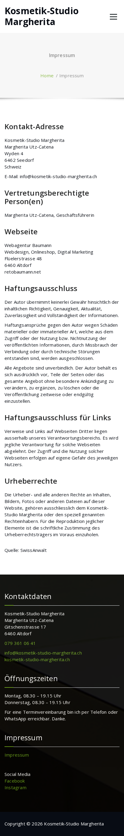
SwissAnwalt (33, 550)
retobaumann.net (23, 272)
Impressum (17, 755)
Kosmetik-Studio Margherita (42, 16)
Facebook (15, 781)
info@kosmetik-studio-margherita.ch (58, 176)
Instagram (15, 787)
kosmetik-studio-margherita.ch (37, 659)
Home (47, 75)
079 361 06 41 (20, 643)
